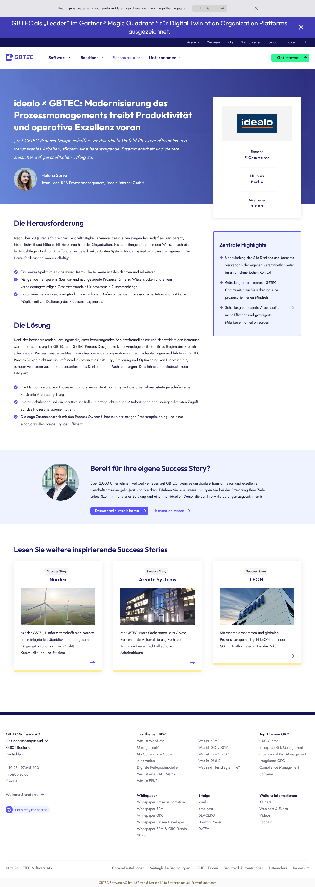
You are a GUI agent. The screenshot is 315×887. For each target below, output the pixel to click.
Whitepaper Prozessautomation (161, 802)
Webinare (213, 42)
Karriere (265, 802)
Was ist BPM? (209, 740)
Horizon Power (209, 822)
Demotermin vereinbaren (117, 510)
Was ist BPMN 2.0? (213, 754)
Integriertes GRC (272, 760)
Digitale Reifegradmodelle (157, 767)
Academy (193, 42)
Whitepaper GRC (150, 815)
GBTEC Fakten (207, 868)
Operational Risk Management (282, 754)
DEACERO (206, 815)
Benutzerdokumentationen (243, 868)
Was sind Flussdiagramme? (219, 767)
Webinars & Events (273, 808)
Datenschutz (278, 868)
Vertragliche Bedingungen (170, 868)
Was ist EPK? (147, 780)
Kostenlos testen (169, 510)
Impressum (301, 868)
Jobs (230, 42)
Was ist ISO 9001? (213, 747)
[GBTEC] (19, 56)
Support (274, 42)
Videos (264, 815)
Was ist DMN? (209, 760)
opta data (206, 808)
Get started (288, 58)
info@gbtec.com (18, 774)
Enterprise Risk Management (281, 747)
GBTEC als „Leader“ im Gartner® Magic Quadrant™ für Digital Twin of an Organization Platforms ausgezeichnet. (149, 27)
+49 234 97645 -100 (22, 767)
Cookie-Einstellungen (128, 868)
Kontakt (291, 42)
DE (305, 42)
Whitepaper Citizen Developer (160, 822)
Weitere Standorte (22, 794)
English (205, 8)
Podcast (265, 822)
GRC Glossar (269, 740)
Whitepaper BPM (150, 808)
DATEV (203, 828)
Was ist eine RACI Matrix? (157, 774)
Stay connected (251, 42)
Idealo (203, 802)
